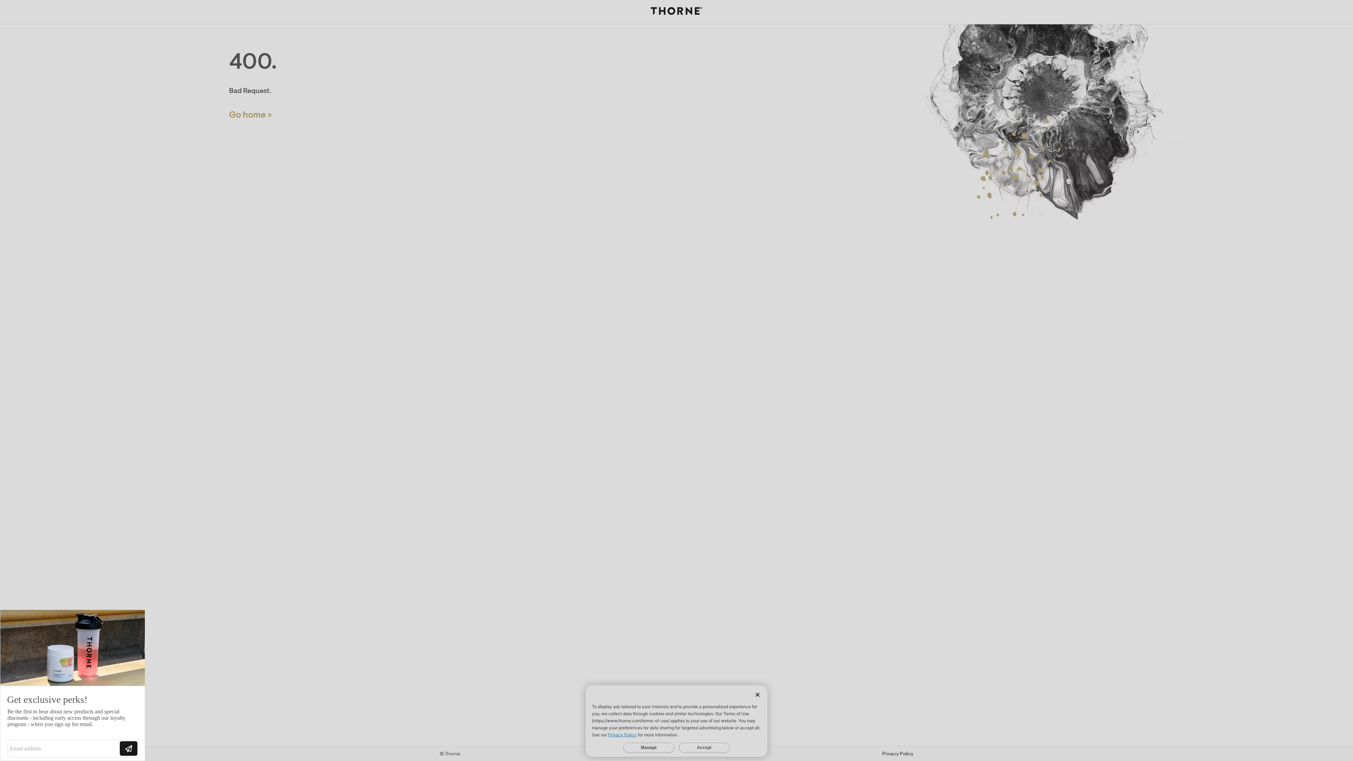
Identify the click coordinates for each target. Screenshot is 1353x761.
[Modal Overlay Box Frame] (72, 685)
